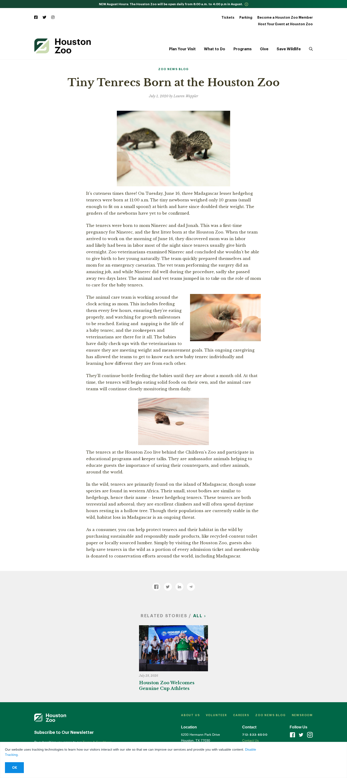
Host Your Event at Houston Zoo (285, 24)
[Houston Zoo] (62, 45)
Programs (242, 49)
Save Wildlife (289, 49)
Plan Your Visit (182, 49)
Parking (245, 17)
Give (264, 49)
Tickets (227, 17)
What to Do (214, 49)
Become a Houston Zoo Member (285, 17)
